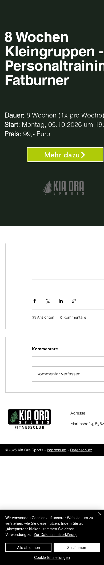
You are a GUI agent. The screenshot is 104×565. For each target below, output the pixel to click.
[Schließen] (96, 517)
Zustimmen (76, 547)
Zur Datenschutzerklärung (56, 534)
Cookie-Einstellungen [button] (52, 557)
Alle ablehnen (28, 547)
